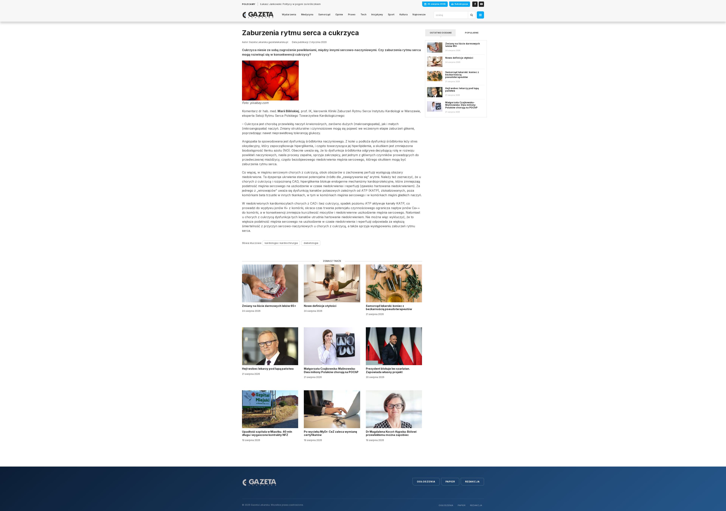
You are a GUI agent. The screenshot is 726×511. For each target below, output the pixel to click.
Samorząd (324, 14)
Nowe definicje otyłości (320, 305)
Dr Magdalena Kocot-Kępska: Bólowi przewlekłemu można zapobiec (391, 433)
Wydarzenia (289, 14)
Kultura (403, 14)
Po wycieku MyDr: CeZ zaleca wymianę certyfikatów (330, 433)
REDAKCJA (476, 505)
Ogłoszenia (426, 481)
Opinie (339, 14)
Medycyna (307, 14)
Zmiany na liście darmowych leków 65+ (269, 305)
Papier (450, 481)
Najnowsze (419, 14)
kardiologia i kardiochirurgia (281, 242)
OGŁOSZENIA (446, 505)
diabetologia (311, 242)
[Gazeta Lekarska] (258, 15)
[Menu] (480, 15)
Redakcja (472, 481)
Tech (364, 14)
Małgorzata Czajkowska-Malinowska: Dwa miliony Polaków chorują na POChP (331, 370)
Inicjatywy (377, 14)
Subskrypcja (461, 4)
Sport (391, 14)
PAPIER (461, 505)
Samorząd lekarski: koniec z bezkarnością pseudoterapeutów (389, 307)
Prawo (352, 14)
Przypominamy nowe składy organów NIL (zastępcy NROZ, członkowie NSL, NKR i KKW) (311, 4)
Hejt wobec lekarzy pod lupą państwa (268, 368)
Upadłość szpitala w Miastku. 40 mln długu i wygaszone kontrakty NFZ (267, 433)
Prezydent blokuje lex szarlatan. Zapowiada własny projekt (388, 370)
